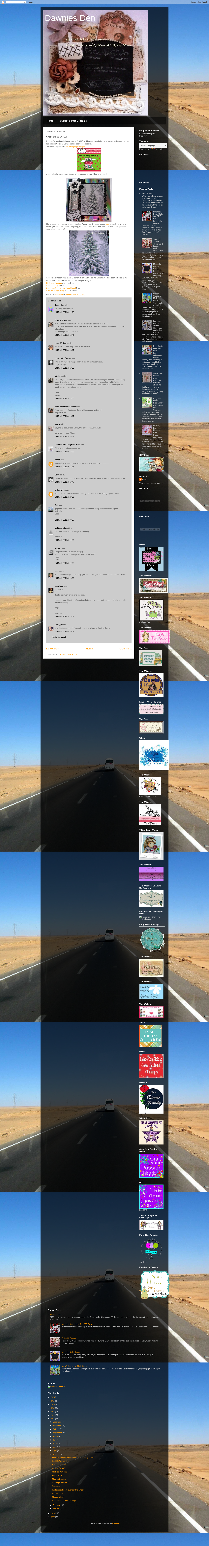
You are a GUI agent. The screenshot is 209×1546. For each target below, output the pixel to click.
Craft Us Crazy (52, 286)
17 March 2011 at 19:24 (64, 632)
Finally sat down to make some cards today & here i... (74, 1457)
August (56, 1436)
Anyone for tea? (58, 1468)
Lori (56, 571)
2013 (53, 1412)
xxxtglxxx (59, 586)
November (57, 1426)
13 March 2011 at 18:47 (64, 482)
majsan (58, 548)
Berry (57, 475)
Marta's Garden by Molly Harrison (157, 297)
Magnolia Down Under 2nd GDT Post (158, 215)
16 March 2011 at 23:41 (64, 616)
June (55, 1443)
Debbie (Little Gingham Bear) (67, 445)
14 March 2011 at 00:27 (64, 520)
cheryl (57, 460)
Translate (159, 149)
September (57, 1433)
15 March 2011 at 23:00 (64, 578)
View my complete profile (149, 483)
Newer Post (52, 648)
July (55, 1440)
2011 (53, 1419)
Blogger (115, 1524)
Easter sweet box (59, 1465)
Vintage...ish (57, 1493)
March (56, 1454)
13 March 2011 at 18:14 (64, 467)
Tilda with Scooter (157, 240)
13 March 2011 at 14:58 (64, 398)
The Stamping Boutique (75, 146)
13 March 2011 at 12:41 (64, 335)
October (56, 1429)
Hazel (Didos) (60, 343)
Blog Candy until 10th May (158, 348)
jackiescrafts (60, 528)
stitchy (58, 376)
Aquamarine (57, 1475)
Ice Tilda (156, 321)
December (57, 1422)
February (57, 1505)
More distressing (59, 1479)
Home (50, 121)
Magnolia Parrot (58, 1497)
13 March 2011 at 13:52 (64, 368)
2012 (53, 1415)
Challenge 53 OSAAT (61, 1483)
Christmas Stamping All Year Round (61, 288)
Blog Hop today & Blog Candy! (158, 400)
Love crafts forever (63, 358)
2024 (53, 1397)
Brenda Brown (61, 320)
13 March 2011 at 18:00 (64, 452)
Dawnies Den (70, 18)
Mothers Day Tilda (59, 1472)
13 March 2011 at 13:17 (64, 350)
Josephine (59, 305)
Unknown (59, 490)
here (107, 224)
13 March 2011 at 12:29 (64, 312)
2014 (53, 1408)
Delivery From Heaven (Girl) (156, 429)
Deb (56, 505)
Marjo (57, 424)
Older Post (125, 648)
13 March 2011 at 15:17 (64, 416)
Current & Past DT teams (73, 121)
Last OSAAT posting (60, 1461)
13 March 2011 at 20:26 (64, 497)
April (55, 1451)
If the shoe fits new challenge (64, 1501)
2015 (53, 1404)
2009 (53, 1517)
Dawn (144, 479)
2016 (53, 1401)
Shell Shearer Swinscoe (65, 407)
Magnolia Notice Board (157, 266)
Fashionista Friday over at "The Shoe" (68, 1490)
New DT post (147, 193)
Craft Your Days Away (55, 291)
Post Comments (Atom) (67, 654)
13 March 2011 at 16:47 (64, 436)
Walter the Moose (157, 374)
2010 (53, 1513)
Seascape (56, 1486)
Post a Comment (59, 637)
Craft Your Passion (54, 283)
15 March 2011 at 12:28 (64, 563)
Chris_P (58, 625)
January (56, 1509)
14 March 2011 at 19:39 (64, 540)
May (55, 1447)
